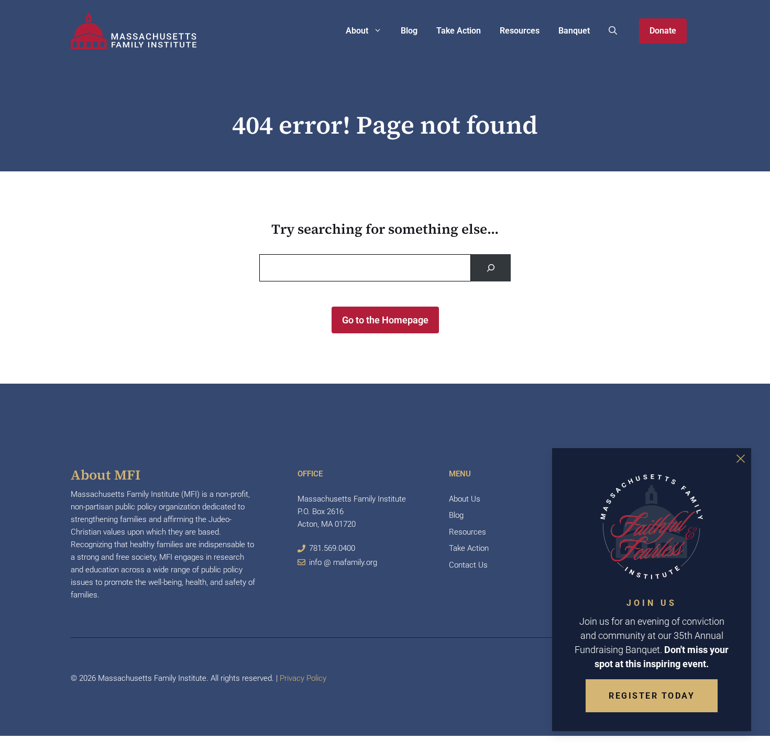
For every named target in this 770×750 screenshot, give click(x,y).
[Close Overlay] (740, 458)
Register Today (652, 696)
